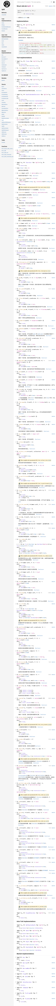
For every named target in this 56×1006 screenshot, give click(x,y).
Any (2, 55)
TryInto (27, 998)
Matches (3, 106)
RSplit (3, 114)
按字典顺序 (44, 847)
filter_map (22, 309)
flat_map (21, 402)
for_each (21, 288)
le (19, 849)
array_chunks (23, 717)
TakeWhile (20, 351)
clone (20, 68)
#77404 (48, 113)
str (26, 6)
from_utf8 (4, 150)
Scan (19, 391)
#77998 (50, 32)
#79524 (48, 271)
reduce (21, 528)
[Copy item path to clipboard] (33, 6)
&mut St (26, 395)
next (20, 173)
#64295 (46, 759)
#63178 (44, 620)
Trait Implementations (6, 20)
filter (21, 298)
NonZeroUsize (28, 110)
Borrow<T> (4, 57)
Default (22, 469)
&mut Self (36, 434)
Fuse (29, 416)
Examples (20, 40)
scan (20, 389)
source (51, 6)
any (20, 572)
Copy (24, 701)
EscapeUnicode (5, 98)
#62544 (50, 483)
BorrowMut (26, 968)
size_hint (22, 192)
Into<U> (3, 63)
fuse (20, 416)
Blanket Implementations (6, 52)
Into (26, 976)
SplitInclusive (5, 124)
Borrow (25, 963)
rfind (20, 150)
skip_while (22, 338)
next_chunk (22, 178)
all (20, 562)
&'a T (36, 702)
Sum (21, 734)
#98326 (48, 187)
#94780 (49, 460)
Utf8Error (4, 136)
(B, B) (42, 465)
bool (34, 156)
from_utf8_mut (5, 152)
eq (19, 801)
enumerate (22, 320)
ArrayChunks (20, 719)
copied (21, 698)
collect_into (23, 451)
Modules (4, 78)
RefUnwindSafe (5, 39)
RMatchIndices (5, 110)
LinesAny (4, 102)
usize (41, 108)
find (20, 581)
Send (3, 41)
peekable (21, 328)
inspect (21, 424)
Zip (38, 251)
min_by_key (22, 662)
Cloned (36, 707)
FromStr (3, 142)
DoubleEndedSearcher (40, 100)
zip (20, 251)
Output (23, 545)
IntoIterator (4, 65)
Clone (3, 23)
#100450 (49, 724)
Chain (39, 240)
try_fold (21, 490)
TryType (30, 545)
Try (21, 132)
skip (20, 371)
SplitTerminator (5, 128)
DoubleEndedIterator (6, 27)
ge (19, 873)
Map (37, 277)
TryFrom (27, 993)
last (20, 205)
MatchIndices (4, 104)
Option (37, 30)
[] (54, 6)
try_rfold (22, 125)
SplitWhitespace (5, 130)
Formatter (35, 86)
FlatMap (41, 402)
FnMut (22, 130)
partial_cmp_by (23, 783)
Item (27, 119)
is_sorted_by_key (24, 898)
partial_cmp (22, 765)
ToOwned (4, 67)
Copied (36, 698)
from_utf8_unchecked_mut (7, 156)
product (21, 739)
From (24, 974)
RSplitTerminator (5, 118)
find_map (21, 592)
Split (3, 9)
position (21, 627)
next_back (22, 103)
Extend (22, 456)
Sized (23, 129)
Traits (3, 140)
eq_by (20, 812)
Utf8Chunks (4, 134)
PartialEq (27, 806)
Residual (31, 544)
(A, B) (37, 693)
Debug (3, 25)
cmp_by (21, 748)
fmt (20, 86)
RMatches (4, 112)
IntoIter (39, 181)
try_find (21, 604)
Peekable (34, 328)
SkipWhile (20, 340)
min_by (21, 674)
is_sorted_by (23, 885)
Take (36, 379)
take (20, 379)
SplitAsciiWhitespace (6, 122)
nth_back (21, 118)
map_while (22, 360)
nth (20, 223)
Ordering (42, 656)
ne (19, 828)
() (49, 86)
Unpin (3, 45)
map (20, 277)
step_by (21, 228)
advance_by (22, 213)
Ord (21, 642)
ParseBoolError (5, 108)
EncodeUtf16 (4, 92)
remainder (4, 14)
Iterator (3, 30)
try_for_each (23, 504)
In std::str (5, 75)
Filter (43, 298)
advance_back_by (24, 108)
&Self (41, 73)
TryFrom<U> (4, 68)
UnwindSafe (4, 47)
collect (21, 442)
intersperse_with (24, 262)
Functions (4, 146)
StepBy (19, 230)
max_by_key (22, 638)
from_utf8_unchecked (6, 154)
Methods (4, 12)
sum (20, 729)
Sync (3, 43)
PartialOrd (28, 771)
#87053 (50, 556)
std (23, 6)
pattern (3, 80)
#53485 (44, 893)
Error (18, 88)
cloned (21, 707)
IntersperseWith (22, 263)
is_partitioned (23, 476)
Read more (29, 70)
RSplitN (3, 116)
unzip (20, 685)
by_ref (21, 434)
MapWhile (19, 362)
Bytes (3, 86)
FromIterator (24, 445)
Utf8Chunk (4, 132)
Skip (36, 371)
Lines (3, 100)
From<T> (3, 61)
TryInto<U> (4, 70)
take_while (22, 349)
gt (19, 862)
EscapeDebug (4, 94)
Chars (3, 90)
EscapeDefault (5, 96)
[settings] (54, 2)
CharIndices (4, 88)
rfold (20, 139)
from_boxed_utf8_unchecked (8, 148)
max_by (21, 651)
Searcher (32, 65)
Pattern (28, 14)
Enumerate (35, 320)
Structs (4, 84)
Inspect (39, 424)
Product (22, 743)
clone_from (22, 73)
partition (22, 465)
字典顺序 (20, 761)
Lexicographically (22, 775)
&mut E (44, 451)
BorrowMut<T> (5, 59)
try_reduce (22, 539)
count (20, 197)
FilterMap (44, 309)
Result (46, 86)
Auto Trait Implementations (6, 36)
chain (20, 240)
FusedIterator (5, 28)
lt (19, 838)
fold (20, 517)
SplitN (3, 126)
